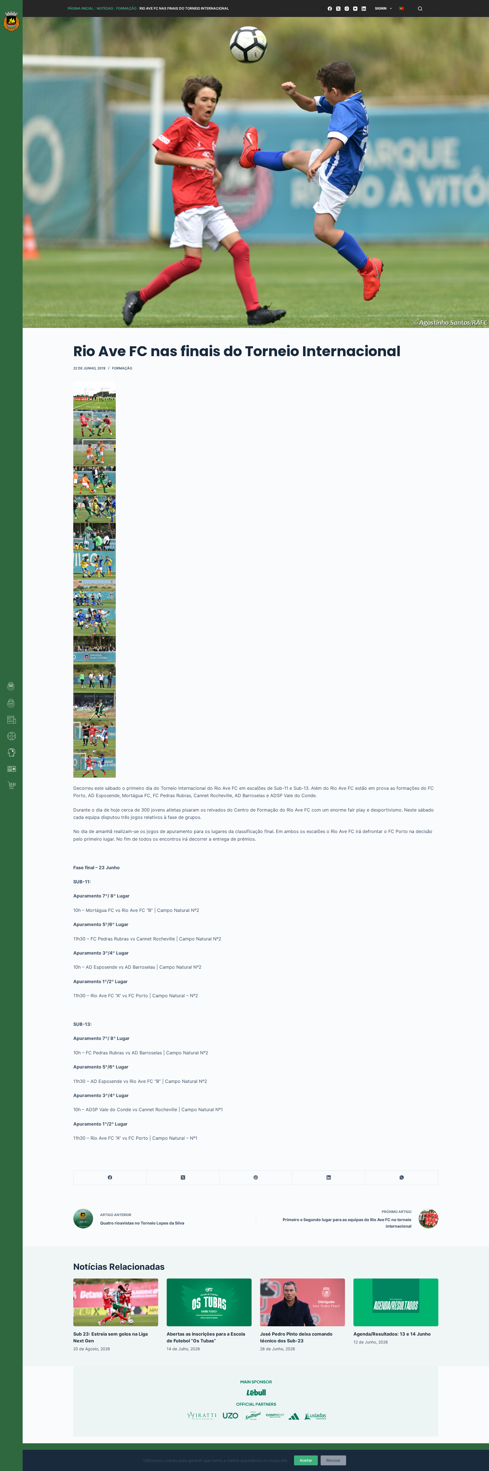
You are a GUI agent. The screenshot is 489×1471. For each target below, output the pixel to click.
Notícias (105, 8)
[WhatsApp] (401, 1178)
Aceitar (306, 1460)
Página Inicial (81, 8)
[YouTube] (355, 9)
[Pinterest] (256, 1178)
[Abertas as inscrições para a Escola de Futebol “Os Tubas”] (209, 1302)
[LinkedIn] (364, 9)
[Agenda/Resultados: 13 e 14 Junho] (395, 1302)
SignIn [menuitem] (381, 8)
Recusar (333, 1460)
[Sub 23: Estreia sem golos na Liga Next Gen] (115, 1302)
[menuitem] (401, 8)
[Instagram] (347, 9)
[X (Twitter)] (338, 9)
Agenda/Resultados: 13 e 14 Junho (392, 1334)
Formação (126, 8)
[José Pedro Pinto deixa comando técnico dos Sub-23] (302, 1302)
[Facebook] (330, 9)
